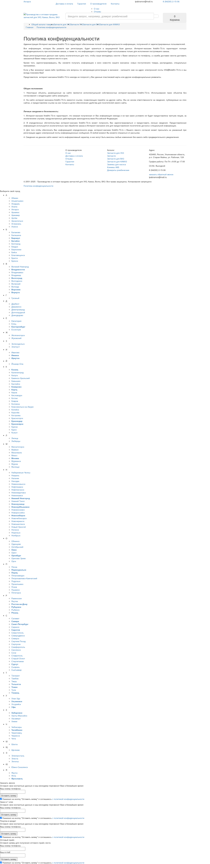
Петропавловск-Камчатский (24, 578)
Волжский (15, 283)
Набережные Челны (20, 472)
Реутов (14, 601)
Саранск (15, 626)
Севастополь (17, 632)
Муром (14, 463)
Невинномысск (18, 483)
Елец (13, 323)
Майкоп (15, 449)
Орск (13, 561)
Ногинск (15, 529)
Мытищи (15, 466)
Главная (29, 27)
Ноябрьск (15, 535)
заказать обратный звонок (161, 174)
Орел (13, 552)
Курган (14, 426)
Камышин (15, 381)
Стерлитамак (17, 661)
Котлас (14, 398)
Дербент (15, 303)
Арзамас (15, 212)
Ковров (14, 401)
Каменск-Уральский (20, 378)
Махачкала (16, 452)
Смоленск (16, 649)
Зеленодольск (18, 343)
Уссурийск (16, 704)
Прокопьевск (17, 584)
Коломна (15, 403)
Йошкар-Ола (17, 363)
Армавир (15, 215)
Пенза (14, 566)
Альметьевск (17, 200)
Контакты (115, 3)
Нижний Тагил (18, 501)
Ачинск (14, 226)
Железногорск (18, 335)
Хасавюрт (16, 718)
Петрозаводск (17, 575)
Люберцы (15, 441)
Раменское (16, 598)
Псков (14, 586)
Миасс (14, 455)
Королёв (15, 412)
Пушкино (15, 589)
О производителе (98, 3)
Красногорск (17, 418)
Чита (13, 738)
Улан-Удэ (15, 698)
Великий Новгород (20, 266)
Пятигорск (16, 592)
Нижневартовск (18, 492)
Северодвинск (18, 635)
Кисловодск (16, 395)
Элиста (14, 758)
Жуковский (16, 338)
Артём (14, 218)
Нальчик (15, 478)
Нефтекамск (17, 486)
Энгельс (15, 761)
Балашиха (16, 235)
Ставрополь (17, 655)
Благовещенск (18, 255)
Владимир (16, 275)
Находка (15, 481)
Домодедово (17, 315)
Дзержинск (16, 306)
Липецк (14, 438)
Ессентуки (16, 329)
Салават (15, 618)
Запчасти (111, 155)
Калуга (14, 375)
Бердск (14, 246)
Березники (16, 249)
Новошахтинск (18, 524)
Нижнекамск (17, 495)
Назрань (15, 475)
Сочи (13, 652)
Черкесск (15, 735)
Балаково (15, 232)
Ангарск (27, 1)
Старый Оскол (18, 658)
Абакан (14, 197)
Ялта (13, 775)
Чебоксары (16, 727)
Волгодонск (16, 280)
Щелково (15, 749)
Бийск (14, 252)
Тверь (14, 681)
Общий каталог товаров (42, 24)
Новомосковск (18, 509)
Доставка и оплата (64, 3)
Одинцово (16, 544)
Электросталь (17, 755)
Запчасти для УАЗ (62, 24)
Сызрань (15, 667)
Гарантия (81, 3)
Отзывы (97, 11)
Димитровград (18, 309)
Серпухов (15, 644)
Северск (15, 638)
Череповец (16, 732)
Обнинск (15, 541)
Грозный (15, 298)
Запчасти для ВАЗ (91, 24)
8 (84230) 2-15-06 (171, 1)
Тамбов (14, 678)
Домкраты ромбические (118, 170)
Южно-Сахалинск (19, 767)
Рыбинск (15, 609)
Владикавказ (17, 272)
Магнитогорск (17, 446)
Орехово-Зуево (18, 558)
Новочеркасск (17, 521)
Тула (13, 689)
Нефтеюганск (17, 489)
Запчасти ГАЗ (76, 24)
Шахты (14, 744)
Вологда (15, 286)
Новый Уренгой (18, 526)
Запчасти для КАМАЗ (110, 24)
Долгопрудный (18, 312)
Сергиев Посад (18, 641)
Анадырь (15, 203)
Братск (14, 258)
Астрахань (16, 223)
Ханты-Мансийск (19, 715)
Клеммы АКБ (113, 167)
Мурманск (16, 461)
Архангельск (17, 220)
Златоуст (15, 346)
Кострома (15, 415)
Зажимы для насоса (116, 164)
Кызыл (14, 432)
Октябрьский (17, 546)
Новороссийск (18, 512)
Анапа (14, 206)
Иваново (15, 352)
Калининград (17, 372)
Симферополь (18, 646)
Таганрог (15, 675)
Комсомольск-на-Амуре (22, 406)
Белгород (15, 243)
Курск (14, 429)
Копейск (15, 409)
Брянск (14, 260)
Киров (14, 392)
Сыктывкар (16, 669)
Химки (14, 721)
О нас (96, 8)
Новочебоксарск (19, 518)
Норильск (15, 532)
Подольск (15, 581)
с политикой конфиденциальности (68, 799)
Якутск (14, 772)
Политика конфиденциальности (38, 185)
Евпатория (16, 320)
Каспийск (15, 383)
